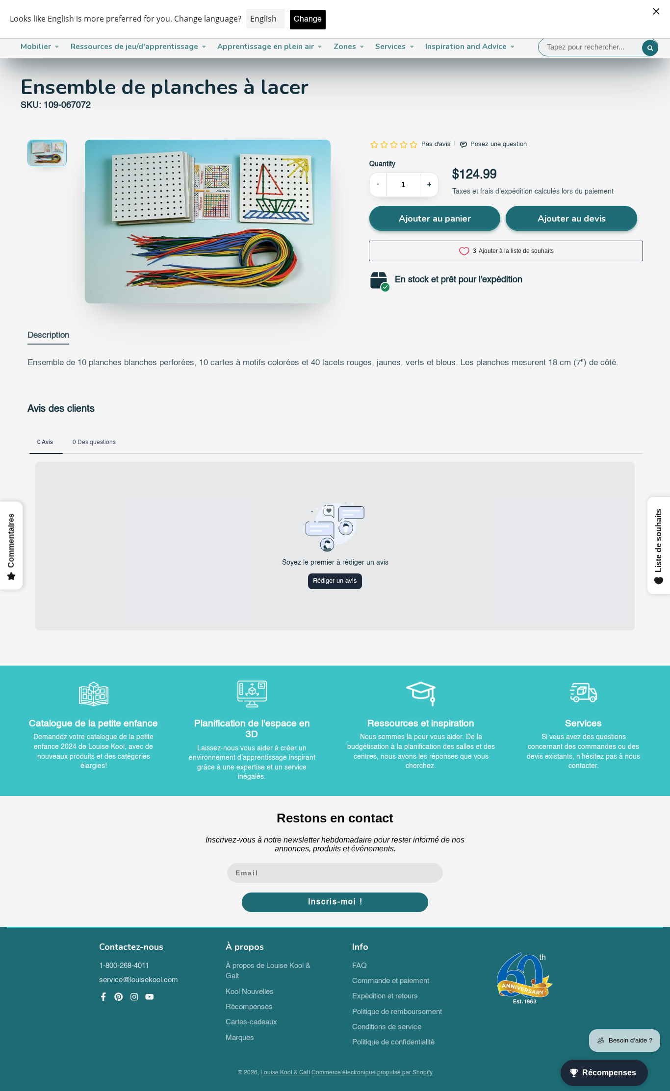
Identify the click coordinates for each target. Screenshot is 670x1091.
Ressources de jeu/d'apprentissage (134, 46)
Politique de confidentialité (393, 1042)
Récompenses (249, 1007)
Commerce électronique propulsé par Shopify (372, 1073)
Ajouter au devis (572, 218)
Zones (345, 46)
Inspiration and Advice (466, 46)
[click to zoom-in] (208, 221)
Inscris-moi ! (335, 902)
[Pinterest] (118, 996)
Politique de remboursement (397, 1012)
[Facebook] (103, 996)
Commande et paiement (390, 981)
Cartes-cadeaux (251, 1022)
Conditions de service (386, 1027)
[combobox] (598, 47)
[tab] (48, 338)
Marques (240, 1038)
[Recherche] (650, 48)
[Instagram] (134, 996)
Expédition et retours (385, 996)
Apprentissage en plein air (265, 46)
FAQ (359, 966)
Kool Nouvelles (250, 992)
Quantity (382, 164)
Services (390, 46)
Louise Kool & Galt (285, 1073)
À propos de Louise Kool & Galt (268, 971)
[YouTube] (149, 996)
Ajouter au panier (435, 218)
